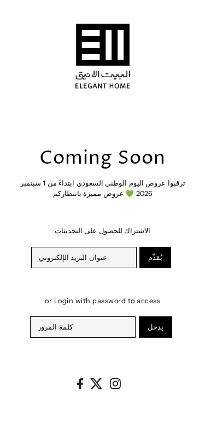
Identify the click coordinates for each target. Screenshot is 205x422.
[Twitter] (96, 383)
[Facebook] (80, 383)
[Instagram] (115, 383)
